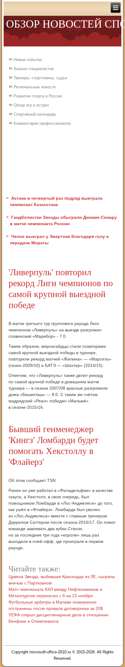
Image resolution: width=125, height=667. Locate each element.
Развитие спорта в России (38, 96)
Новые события (28, 59)
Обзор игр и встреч (31, 105)
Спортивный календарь (35, 114)
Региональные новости (35, 87)
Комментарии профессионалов (42, 123)
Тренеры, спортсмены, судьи (40, 78)
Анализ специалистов (34, 68)
